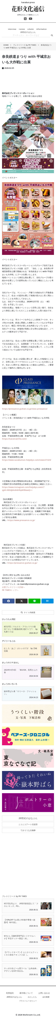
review (22, 29)
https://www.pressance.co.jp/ (21, 520)
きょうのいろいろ (9, 684)
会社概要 (45, 997)
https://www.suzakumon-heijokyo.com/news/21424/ (26, 460)
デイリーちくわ (8, 641)
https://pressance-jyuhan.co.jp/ (22, 563)
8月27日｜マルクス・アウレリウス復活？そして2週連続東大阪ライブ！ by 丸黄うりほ (21, 629)
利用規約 (10, 993)
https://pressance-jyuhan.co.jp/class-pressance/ (24, 408)
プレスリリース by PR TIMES (25, 45)
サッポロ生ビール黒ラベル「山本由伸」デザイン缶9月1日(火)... (21, 969)
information (41, 29)
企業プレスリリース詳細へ (13, 587)
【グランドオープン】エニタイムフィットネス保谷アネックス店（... (21, 953)
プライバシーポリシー (28, 1001)
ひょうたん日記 (8, 619)
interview (12, 29)
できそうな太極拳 (28, 830)
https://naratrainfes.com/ (14, 439)
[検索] (52, 35)
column (30, 29)
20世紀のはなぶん (28, 32)
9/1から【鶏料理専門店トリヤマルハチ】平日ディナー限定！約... (19, 937)
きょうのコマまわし (10, 662)
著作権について (26, 993)
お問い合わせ (44, 993)
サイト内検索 (29, 612)
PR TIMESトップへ (10, 590)
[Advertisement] (28, 80)
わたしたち (32, 997)
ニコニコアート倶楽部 (28, 824)
